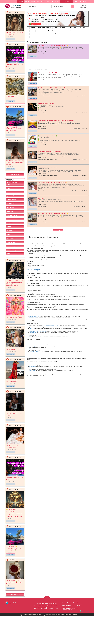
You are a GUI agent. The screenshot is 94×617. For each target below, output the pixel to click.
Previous (25, 54)
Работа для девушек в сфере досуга (37, 331)
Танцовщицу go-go (33, 363)
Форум (74, 602)
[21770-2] (58, 18)
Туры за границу (11, 250)
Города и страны (80, 602)
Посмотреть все (15, 174)
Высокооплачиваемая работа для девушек (39, 36)
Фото (84, 604)
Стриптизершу (32, 366)
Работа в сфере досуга (34, 352)
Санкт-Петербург (42, 605)
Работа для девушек (34, 316)
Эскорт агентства (12, 199)
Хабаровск (51, 608)
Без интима (10, 211)
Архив (74, 604)
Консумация (10, 223)
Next (90, 54)
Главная (29, 69)
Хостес (9, 253)
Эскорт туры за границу (67, 609)
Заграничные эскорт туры (35, 351)
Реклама (57, 1)
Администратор (11, 203)
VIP (38, 1)
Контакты (69, 604)
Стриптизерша (11, 242)
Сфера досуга (82, 27)
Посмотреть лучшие (57, 230)
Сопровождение (11, 238)
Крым (39, 607)
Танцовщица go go (12, 246)
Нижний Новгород (81, 30)
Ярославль (34, 69)
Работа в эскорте (33, 270)
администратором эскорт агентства (50, 325)
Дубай (54, 33)
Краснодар (65, 30)
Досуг (47, 1)
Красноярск (72, 30)
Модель (9, 226)
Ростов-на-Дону (42, 33)
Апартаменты (10, 207)
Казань (58, 30)
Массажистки (65, 606)
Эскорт (42, 1)
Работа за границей (63, 33)
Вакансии (21, 1)
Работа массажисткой (41, 30)
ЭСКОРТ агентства (73, 27)
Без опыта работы (12, 215)
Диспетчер (10, 219)
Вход (75, 1)
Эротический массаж (58, 6)
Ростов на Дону (44, 608)
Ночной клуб (10, 230)
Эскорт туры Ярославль (34, 278)
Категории (33, 1)
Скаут (8, 234)
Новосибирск (33, 33)
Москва (35, 605)
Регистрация (83, 1)
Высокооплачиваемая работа (13, 183)
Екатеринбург (51, 30)
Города (27, 1)
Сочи (49, 33)
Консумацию (32, 367)
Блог (52, 1)
